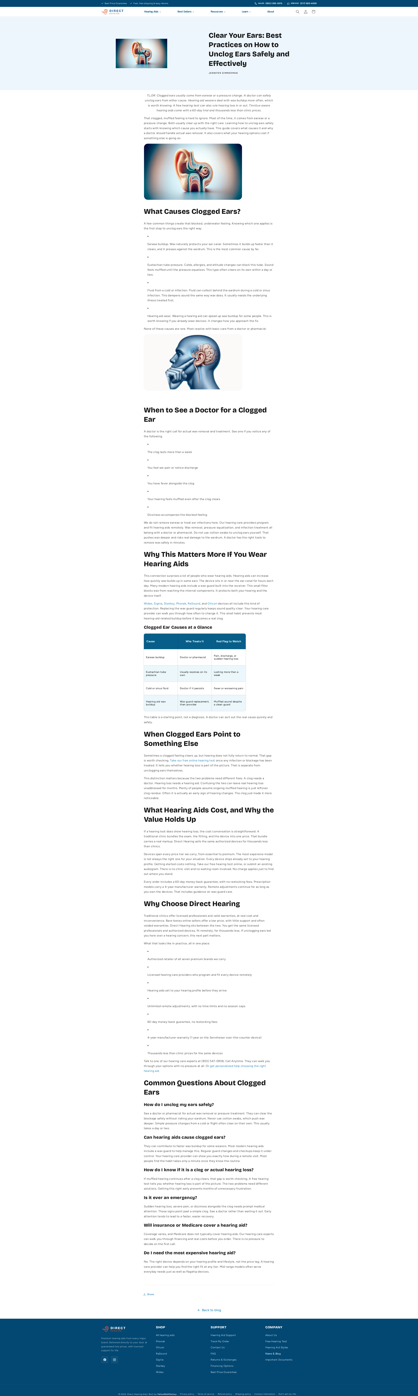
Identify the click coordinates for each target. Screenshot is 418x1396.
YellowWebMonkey (167, 1394)
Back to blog (211, 1310)
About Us (271, 1335)
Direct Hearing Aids (137, 1394)
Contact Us (218, 1347)
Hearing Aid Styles (276, 1347)
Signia (160, 1359)
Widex (159, 1372)
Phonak (160, 1341)
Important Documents (278, 1359)
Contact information (264, 1394)
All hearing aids (165, 1335)
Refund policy (225, 1394)
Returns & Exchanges (224, 1359)
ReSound (161, 1353)
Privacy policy (187, 1394)
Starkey (160, 1365)
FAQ (213, 1353)
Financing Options (222, 1365)
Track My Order (220, 1341)
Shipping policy (243, 1394)
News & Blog (273, 1353)
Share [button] (150, 1294)
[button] (298, 12)
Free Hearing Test (276, 1341)
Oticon (160, 1347)
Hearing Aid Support (223, 1335)
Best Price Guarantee (223, 1372)
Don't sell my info (287, 1394)
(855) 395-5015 (273, 3)
